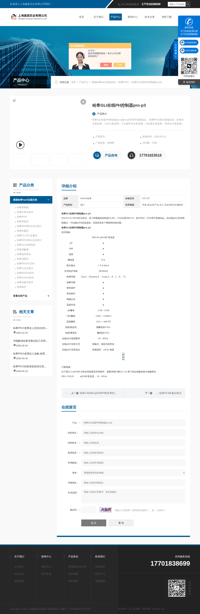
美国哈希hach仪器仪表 (103, 82)
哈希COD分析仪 (25, 277)
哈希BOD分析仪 (25, 273)
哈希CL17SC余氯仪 (27, 235)
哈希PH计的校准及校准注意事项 (31, 366)
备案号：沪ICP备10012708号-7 (75, 609)
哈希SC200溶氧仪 (26, 244)
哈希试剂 (73, 581)
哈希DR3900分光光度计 (29, 226)
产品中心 (116, 17)
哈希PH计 (123, 82)
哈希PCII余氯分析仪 (170, 393)
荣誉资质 (19, 581)
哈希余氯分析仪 (25, 282)
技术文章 (150, 17)
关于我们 (99, 17)
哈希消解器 (23, 249)
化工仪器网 (134, 608)
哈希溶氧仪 (23, 221)
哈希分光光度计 (25, 268)
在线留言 (100, 566)
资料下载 (167, 17)
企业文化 (19, 574)
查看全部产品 (20, 295)
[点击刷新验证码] (105, 509)
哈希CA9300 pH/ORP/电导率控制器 (100, 393)
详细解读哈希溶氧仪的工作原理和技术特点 (31, 341)
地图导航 (100, 581)
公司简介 (19, 566)
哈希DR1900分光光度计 (29, 240)
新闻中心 (133, 17)
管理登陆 (146, 608)
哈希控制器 (23, 207)
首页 (81, 17)
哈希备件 (21, 287)
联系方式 (100, 574)
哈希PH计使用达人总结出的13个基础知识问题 (31, 328)
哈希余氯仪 (23, 230)
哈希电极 (73, 574)
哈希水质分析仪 (25, 212)
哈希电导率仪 (24, 254)
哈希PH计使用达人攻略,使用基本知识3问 (31, 353)
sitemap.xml (158, 608)
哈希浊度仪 (23, 258)
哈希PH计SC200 (25, 263)
